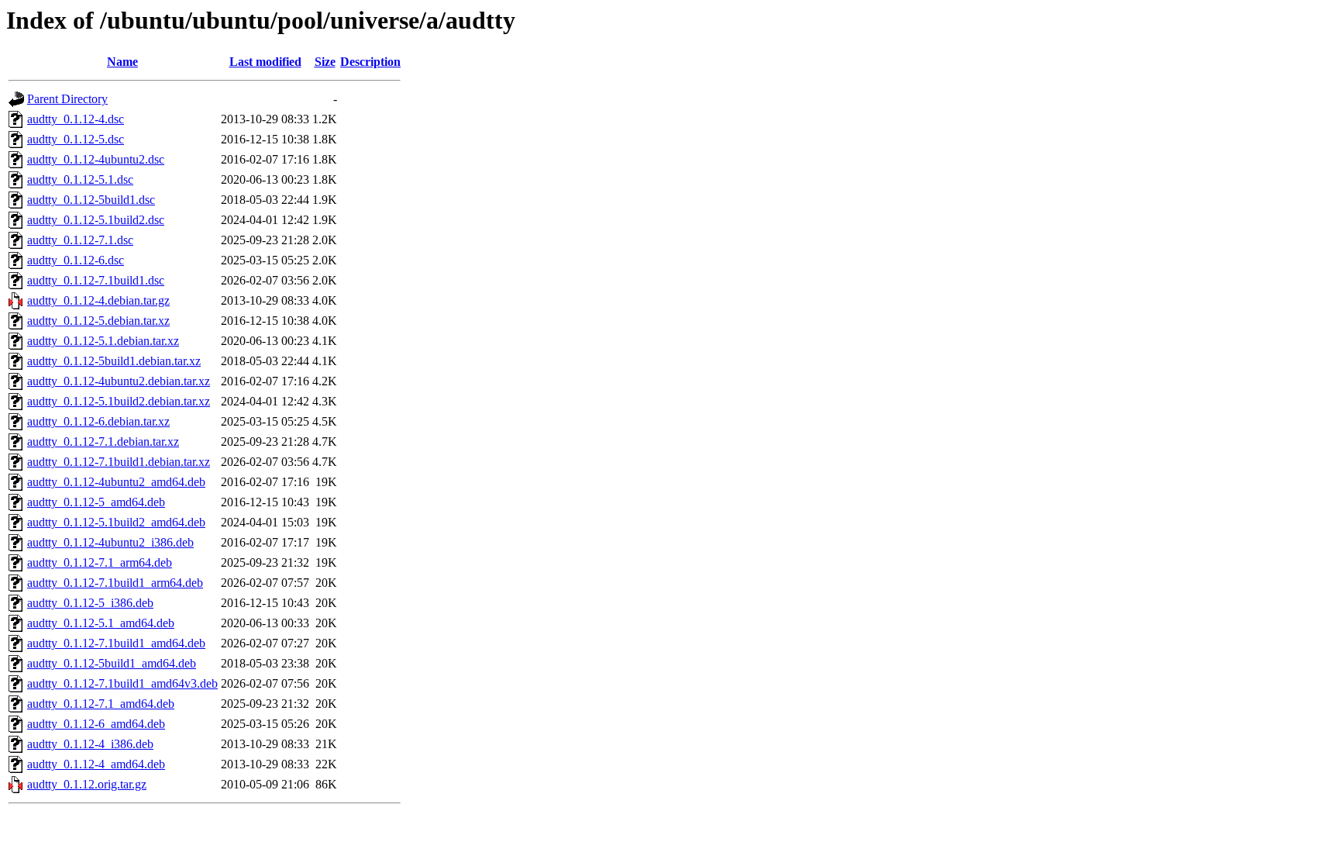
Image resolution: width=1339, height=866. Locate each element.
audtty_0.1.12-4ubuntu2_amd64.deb (116, 481)
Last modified (265, 61)
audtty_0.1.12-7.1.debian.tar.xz (103, 441)
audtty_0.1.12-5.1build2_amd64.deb (116, 522)
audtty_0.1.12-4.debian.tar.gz (98, 300)
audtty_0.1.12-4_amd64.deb (96, 764)
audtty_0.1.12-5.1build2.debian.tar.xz (118, 401)
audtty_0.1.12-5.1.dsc (80, 179)
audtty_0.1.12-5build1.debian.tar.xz (114, 360)
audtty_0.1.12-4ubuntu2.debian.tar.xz (118, 381)
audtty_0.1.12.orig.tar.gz (86, 784)
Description (370, 61)
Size (325, 61)
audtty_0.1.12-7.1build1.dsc (95, 280)
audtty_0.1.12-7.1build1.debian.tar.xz (118, 461)
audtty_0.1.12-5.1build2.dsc (95, 219)
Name (122, 61)
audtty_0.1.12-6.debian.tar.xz (98, 421)
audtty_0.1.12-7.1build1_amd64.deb (116, 643)
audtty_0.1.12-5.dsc (75, 139)
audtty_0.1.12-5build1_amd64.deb (111, 663)
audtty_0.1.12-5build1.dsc (91, 199)
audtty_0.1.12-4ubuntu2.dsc (95, 159)
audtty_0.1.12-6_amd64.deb (96, 723)
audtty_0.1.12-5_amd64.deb (96, 502)
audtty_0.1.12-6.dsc (75, 260)
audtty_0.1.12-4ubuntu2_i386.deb (110, 542)
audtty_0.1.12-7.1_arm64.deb (99, 562)
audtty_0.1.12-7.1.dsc (80, 240)
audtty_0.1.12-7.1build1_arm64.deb (115, 582)
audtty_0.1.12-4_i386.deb (90, 743)
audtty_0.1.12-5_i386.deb (90, 602)
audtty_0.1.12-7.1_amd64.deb (100, 703)
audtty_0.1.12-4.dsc (75, 119)
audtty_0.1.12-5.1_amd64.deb (100, 623)
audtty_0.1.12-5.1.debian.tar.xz (103, 340)
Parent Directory (67, 98)
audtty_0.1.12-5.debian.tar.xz (98, 320)
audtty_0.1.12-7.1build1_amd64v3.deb (122, 683)
